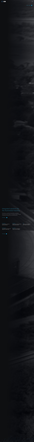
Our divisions (3, 233)
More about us (4, 217)
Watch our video (29, 5)
